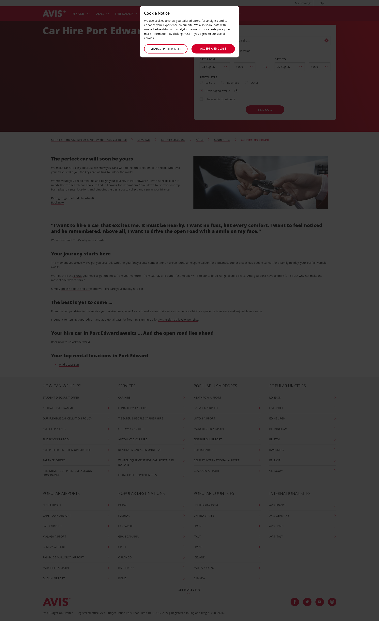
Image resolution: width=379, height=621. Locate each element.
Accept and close (213, 48)
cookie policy (216, 29)
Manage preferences (165, 49)
